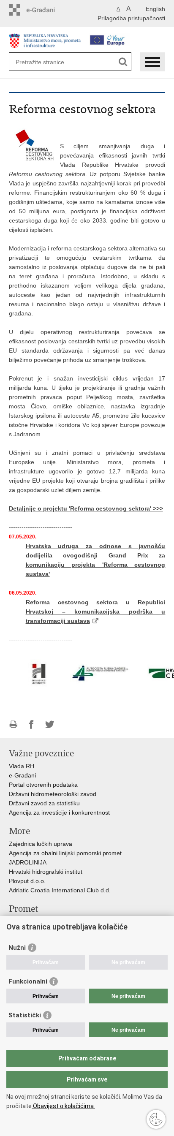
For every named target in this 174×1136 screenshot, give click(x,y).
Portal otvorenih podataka (43, 784)
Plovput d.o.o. (27, 881)
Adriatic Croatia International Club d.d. (60, 890)
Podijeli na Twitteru (49, 724)
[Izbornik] (152, 61)
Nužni (17, 947)
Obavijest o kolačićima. (63, 1106)
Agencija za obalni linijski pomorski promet (65, 853)
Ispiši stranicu (13, 724)
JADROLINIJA (27, 862)
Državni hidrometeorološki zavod (52, 794)
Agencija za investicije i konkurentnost (59, 812)
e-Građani (22, 775)
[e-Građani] (45, 10)
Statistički (24, 1015)
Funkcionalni (27, 981)
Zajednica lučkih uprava (40, 843)
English (155, 8)
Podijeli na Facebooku (31, 724)
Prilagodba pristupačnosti (131, 18)
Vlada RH (21, 766)
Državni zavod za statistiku (44, 803)
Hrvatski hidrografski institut (45, 871)
